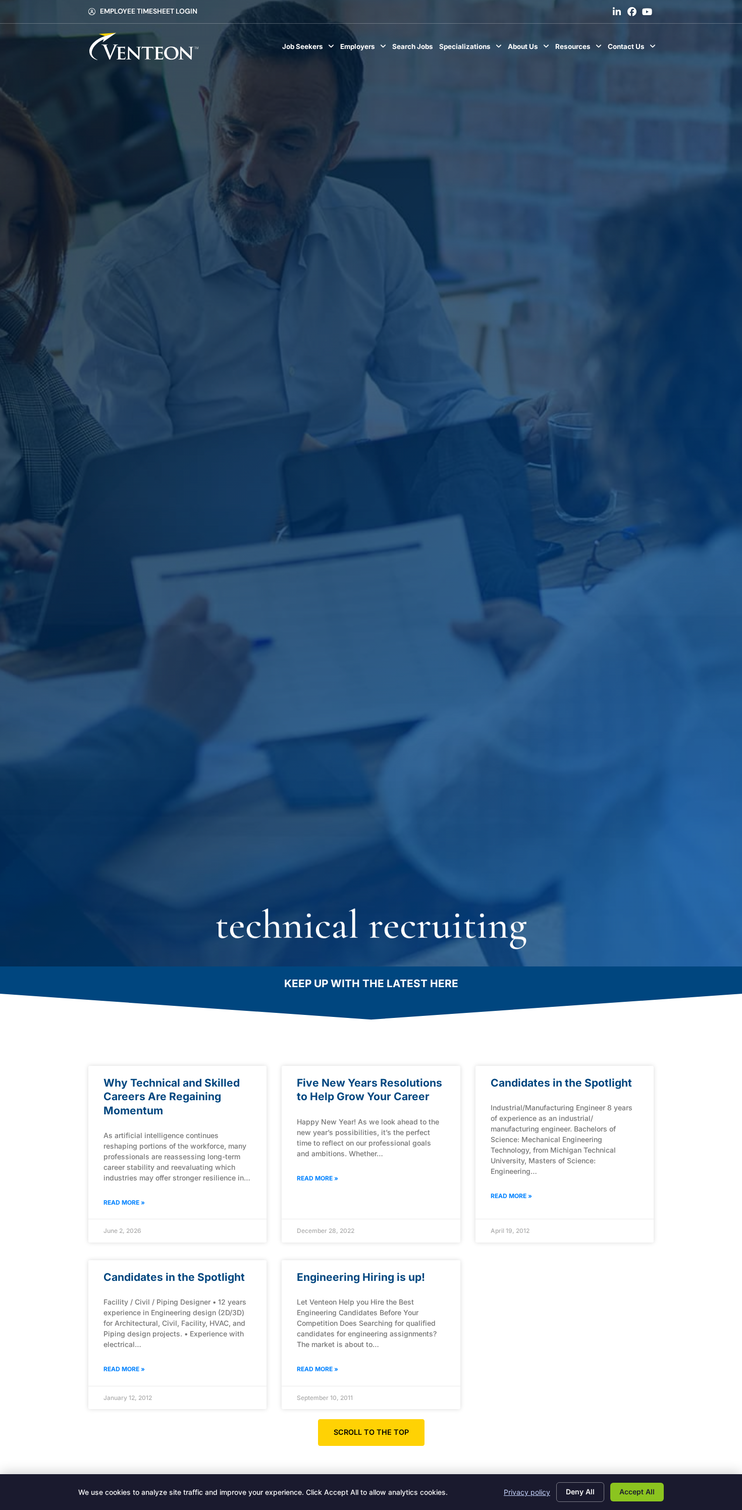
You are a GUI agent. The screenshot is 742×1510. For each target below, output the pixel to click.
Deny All (580, 1491)
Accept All (637, 1491)
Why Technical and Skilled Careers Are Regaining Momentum (171, 1096)
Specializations (472, 49)
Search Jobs (414, 49)
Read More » (124, 1202)
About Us (530, 49)
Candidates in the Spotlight (561, 1082)
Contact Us (633, 49)
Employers (364, 49)
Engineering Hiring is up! (361, 1277)
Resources (580, 49)
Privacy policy (527, 1492)
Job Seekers (309, 49)
